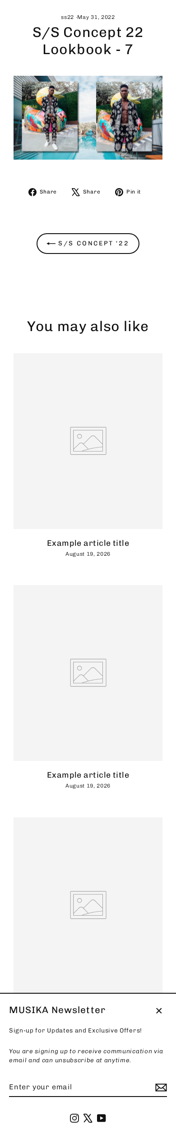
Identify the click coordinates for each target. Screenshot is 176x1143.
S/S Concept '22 (93, 243)
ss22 (67, 17)
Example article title (88, 543)
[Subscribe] (160, 1087)
